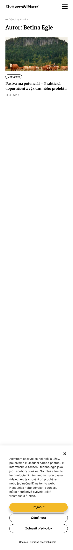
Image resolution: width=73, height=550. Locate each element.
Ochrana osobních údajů (43, 541)
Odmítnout (38, 518)
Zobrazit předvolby (38, 528)
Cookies (23, 541)
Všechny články (18, 19)
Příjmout (38, 507)
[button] (65, 454)
